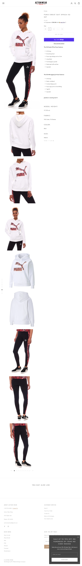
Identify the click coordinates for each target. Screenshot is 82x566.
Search (45, 508)
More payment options (59, 43)
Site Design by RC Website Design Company (14, 561)
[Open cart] (79, 3)
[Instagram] (8, 526)
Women (6, 545)
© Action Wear (8, 560)
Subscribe (64, 559)
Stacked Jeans (7, 551)
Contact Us (15, 508)
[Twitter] (51, 140)
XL (62, 29)
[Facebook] (4, 526)
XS (45, 29)
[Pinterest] (53, 140)
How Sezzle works (48, 519)
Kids (5, 543)
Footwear (6, 548)
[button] (59, 22)
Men (5, 540)
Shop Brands (7, 538)
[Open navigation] (3, 3)
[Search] (75, 3)
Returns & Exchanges (49, 516)
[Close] (78, 537)
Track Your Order (48, 511)
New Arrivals (7, 535)
